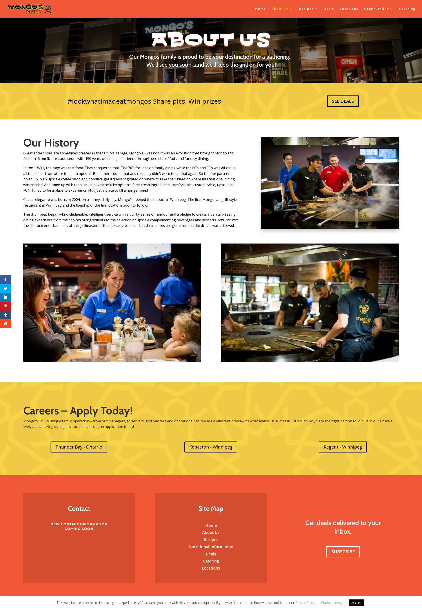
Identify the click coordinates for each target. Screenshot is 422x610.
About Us (280, 9)
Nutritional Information (211, 546)
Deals (329, 9)
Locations (349, 9)
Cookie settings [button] (332, 602)
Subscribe (343, 552)
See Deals (343, 101)
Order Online (376, 9)
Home (260, 9)
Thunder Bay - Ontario (78, 447)
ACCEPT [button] (356, 603)
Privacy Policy (305, 602)
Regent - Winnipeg (343, 447)
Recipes (306, 9)
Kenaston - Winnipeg (211, 447)
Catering (407, 9)
